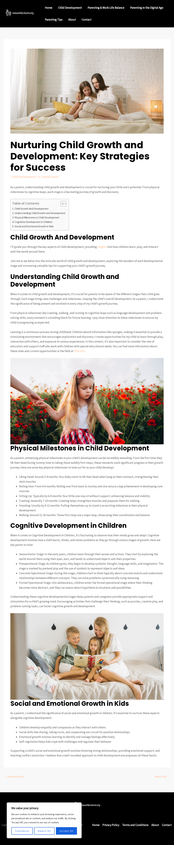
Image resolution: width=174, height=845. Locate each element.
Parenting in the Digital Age (146, 8)
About (72, 19)
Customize (22, 830)
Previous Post (14, 777)
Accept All (66, 830)
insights (102, 247)
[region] (44, 820)
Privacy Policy (110, 825)
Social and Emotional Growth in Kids (34, 226)
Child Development (70, 8)
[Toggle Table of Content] (61, 204)
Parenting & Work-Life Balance (106, 8)
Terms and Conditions (135, 825)
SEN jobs (79, 351)
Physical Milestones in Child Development (37, 217)
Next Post (162, 777)
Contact (86, 19)
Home (48, 8)
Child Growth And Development (32, 208)
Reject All (44, 830)
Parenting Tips (54, 19)
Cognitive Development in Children (33, 222)
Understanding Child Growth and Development (40, 213)
